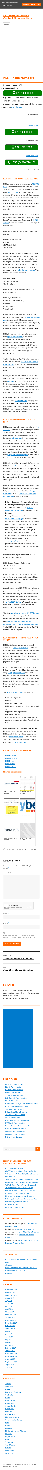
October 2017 (10, 1326)
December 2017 (11, 1320)
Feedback (24, 170)
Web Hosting (9, 1450)
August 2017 (9, 1331)
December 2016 (11, 1353)
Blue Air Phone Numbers (14, 1101)
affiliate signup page (21, 742)
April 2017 (9, 1342)
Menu (6, 24)
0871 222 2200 (23, 147)
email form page (16, 438)
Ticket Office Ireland (32, 155)
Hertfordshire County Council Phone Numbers (21, 1104)
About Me (8, 1265)
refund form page (21, 400)
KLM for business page (15, 692)
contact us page (12, 192)
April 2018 (9, 1309)
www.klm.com (16, 107)
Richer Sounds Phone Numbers (16, 1106)
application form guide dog (28, 624)
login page (10, 381)
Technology (9, 1442)
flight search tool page (15, 337)
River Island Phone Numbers (15, 1129)
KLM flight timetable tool (16, 673)
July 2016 (8, 1367)
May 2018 (8, 1306)
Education (8, 1411)
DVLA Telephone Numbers (14, 1168)
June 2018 (9, 1303)
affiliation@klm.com (16, 737)
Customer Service (33, 125)
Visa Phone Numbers (12, 1117)
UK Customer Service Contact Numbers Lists (17, 17)
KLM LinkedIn (10, 764)
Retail (7, 1439)
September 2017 (11, 1328)
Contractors (9, 1403)
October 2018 (10, 1292)
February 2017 (10, 1348)
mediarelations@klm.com (26, 270)
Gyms (7, 1423)
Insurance (8, 1428)
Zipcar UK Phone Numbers (14, 1134)
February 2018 (10, 1315)
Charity (7, 1398)
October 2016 (10, 1359)
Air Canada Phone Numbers (15, 1115)
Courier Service (10, 1406)
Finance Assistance (12, 1417)
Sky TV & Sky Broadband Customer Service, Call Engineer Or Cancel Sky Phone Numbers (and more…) (21, 1174)
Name (6, 913)
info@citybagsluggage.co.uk (15, 541)
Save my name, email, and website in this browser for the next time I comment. (19, 936)
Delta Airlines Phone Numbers (16, 1112)
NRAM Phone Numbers (13, 1137)
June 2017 (9, 1337)
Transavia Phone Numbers (14, 1109)
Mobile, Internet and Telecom (15, 1431)
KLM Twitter (9, 761)
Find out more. (7, 5)
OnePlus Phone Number (14, 1090)
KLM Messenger (11, 758)
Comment (7, 873)
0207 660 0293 (24, 93)
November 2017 (11, 1323)
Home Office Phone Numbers (28, 1232)
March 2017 (9, 1345)
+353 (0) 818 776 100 (23, 162)
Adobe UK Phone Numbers (15, 1131)
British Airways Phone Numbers (16, 1202)
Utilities (8, 1448)
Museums (8, 1434)
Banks (7, 1389)
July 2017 (8, 1334)
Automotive (9, 1386)
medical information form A (15, 621)
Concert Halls (10, 1400)
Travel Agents (10, 1445)
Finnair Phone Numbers (13, 1087)
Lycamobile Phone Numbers (15, 1207)
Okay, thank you (31, 4)
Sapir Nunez (10, 849)
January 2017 (10, 1351)
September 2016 (11, 1362)
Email (6, 923)
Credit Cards (9, 1409)
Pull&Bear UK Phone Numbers (16, 1098)
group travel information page (17, 455)
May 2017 (8, 1340)
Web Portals (9, 1453)
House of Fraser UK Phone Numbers (18, 1126)
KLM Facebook (10, 755)
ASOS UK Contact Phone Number (17, 1193)
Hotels (7, 1425)
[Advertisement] (21, 53)
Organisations (10, 1436)
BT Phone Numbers (12, 1204)
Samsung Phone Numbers (24, 1229)
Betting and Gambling (13, 1392)
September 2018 (11, 1295)
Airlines (33, 849)
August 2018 (9, 1298)
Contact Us (9, 1273)
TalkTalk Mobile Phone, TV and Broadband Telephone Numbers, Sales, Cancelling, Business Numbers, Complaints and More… (20, 1187)
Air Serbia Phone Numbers (14, 1084)
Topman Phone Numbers (14, 1095)
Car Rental (9, 1395)
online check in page (17, 466)
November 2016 (11, 1356)
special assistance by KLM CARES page (25, 613)
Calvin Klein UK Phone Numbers (17, 1120)
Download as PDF (34, 170)
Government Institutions (13, 1420)
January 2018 (10, 1317)
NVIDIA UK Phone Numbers (15, 1123)
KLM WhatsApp (10, 766)
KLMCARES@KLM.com (13, 602)
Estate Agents (10, 1414)
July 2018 (8, 1301)
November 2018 (11, 1290)
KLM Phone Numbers (13, 1092)
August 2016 (9, 1365)
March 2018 (9, 1312)
